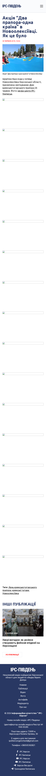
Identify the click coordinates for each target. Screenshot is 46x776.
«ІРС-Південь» (33, 720)
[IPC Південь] (11, 6)
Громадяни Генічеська (24, 769)
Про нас (23, 707)
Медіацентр (23, 703)
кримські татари (20, 590)
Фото (23, 696)
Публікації (23, 688)
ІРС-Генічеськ (24, 762)
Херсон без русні (24, 765)
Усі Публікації (12, 655)
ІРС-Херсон (24, 758)
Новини (23, 685)
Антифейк (23, 700)
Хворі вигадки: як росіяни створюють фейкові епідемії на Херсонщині (21, 642)
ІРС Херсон (24, 751)
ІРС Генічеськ (24, 755)
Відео (23, 692)
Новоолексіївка (10, 593)
